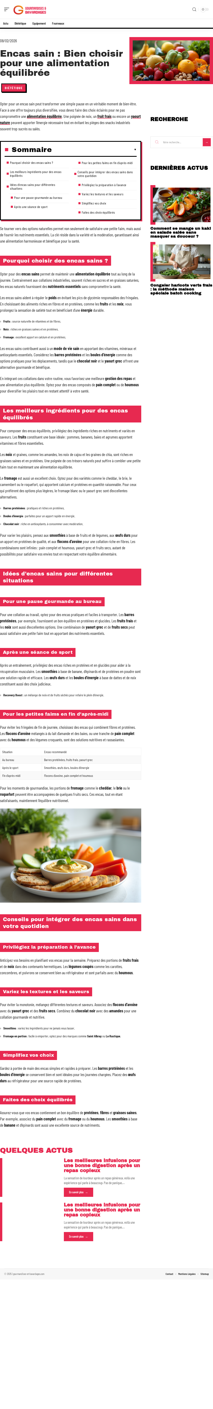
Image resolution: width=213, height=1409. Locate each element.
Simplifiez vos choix (94, 203)
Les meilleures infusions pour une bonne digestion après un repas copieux (102, 1165)
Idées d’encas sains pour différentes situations (32, 186)
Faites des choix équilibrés (98, 212)
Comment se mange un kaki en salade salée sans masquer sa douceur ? (180, 232)
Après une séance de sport (31, 207)
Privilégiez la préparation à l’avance (104, 185)
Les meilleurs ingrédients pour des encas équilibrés (35, 173)
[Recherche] (194, 9)
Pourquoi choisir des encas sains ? (31, 162)
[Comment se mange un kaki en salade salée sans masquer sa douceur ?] (182, 205)
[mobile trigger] (7, 9)
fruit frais (104, 116)
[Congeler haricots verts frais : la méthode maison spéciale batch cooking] (182, 261)
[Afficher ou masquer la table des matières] (94, 149)
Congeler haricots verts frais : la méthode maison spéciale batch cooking (181, 289)
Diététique (14, 88)
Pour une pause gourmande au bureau (38, 197)
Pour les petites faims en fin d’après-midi (107, 163)
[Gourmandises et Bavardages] (30, 9)
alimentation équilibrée (44, 116)
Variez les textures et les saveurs (102, 194)
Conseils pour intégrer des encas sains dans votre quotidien (105, 174)
